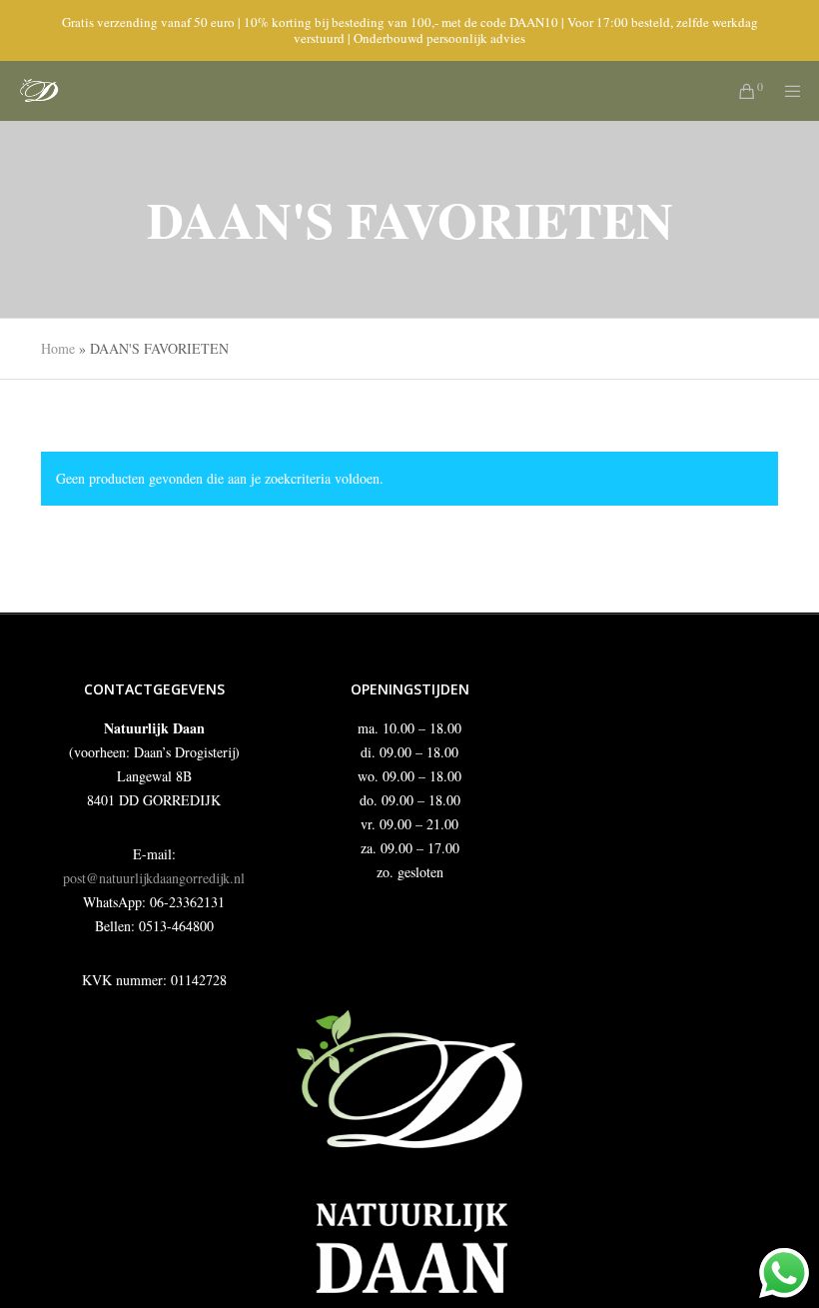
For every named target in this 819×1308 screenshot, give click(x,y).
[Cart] (739, 91)
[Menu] (786, 91)
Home (58, 348)
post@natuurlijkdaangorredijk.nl (154, 877)
